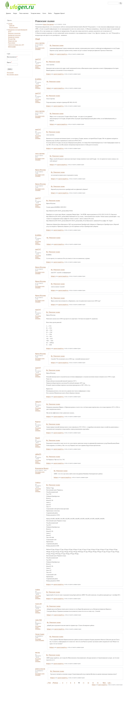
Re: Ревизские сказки (56, 45)
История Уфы (11, 39)
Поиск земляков (23, 13)
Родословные (11, 43)
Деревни (8, 13)
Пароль (9, 62)
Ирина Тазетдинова (48, 24)
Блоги (44, 13)
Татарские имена (35, 13)
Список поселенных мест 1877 (16, 45)
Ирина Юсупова (40, 170)
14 (97, 683)
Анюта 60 (38, 604)
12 (88, 683)
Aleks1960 (38, 620)
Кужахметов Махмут (42, 468)
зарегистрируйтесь (62, 54)
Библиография (12, 46)
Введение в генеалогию (14, 33)
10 (79, 683)
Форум (15, 13)
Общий (37, 39)
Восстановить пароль (12, 74)
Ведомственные (13, 27)
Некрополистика (12, 41)
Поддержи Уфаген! (59, 13)
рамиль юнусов (40, 669)
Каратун (38, 422)
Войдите (52, 54)
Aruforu (37, 590)
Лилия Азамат (39, 634)
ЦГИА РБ (11, 25)
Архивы (10, 23)
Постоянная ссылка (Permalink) (39, 48)
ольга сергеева (40, 43)
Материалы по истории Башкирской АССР (17, 30)
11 (83, 683)
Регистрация (10, 72)
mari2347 (38, 59)
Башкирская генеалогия (14, 35)
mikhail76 (38, 402)
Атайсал (37, 482)
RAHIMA (38, 79)
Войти (50, 13)
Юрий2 (37, 438)
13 (93, 683)
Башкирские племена (13, 37)
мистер (37, 652)
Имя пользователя (11, 57)
